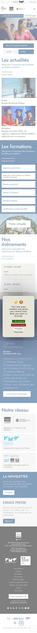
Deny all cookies (19, 325)
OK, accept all (19, 321)
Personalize (19, 329)
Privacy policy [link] (18, 332)
